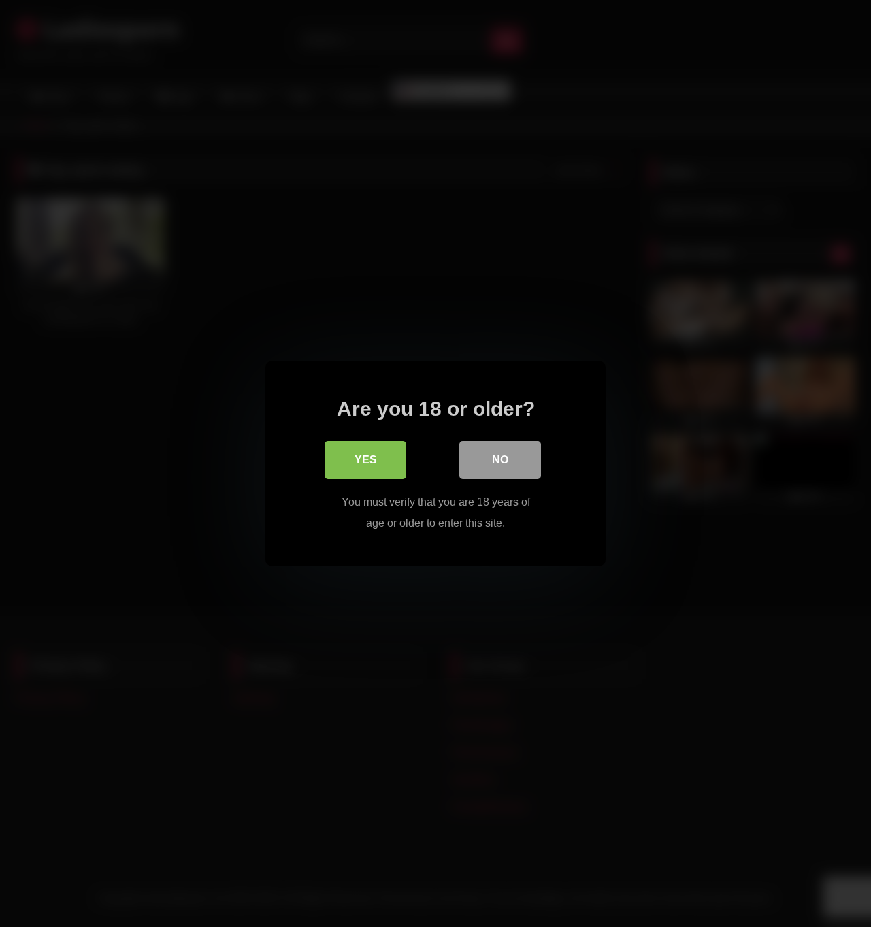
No (500, 460)
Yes (366, 460)
